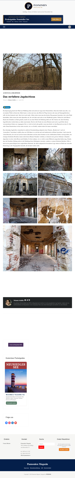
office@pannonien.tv (25, 455)
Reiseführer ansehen (64, 449)
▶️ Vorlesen (7, 107)
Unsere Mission (6, 443)
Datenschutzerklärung (35, 468)
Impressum (26, 468)
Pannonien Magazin (37, 464)
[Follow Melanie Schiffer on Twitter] (27, 300)
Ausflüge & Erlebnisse (11, 93)
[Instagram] (29, 300)
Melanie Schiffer (12, 100)
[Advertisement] (37, 42)
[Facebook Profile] (25, 300)
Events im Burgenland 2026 (16, 344)
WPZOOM (48, 474)
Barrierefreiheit (47, 468)
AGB (42, 468)
